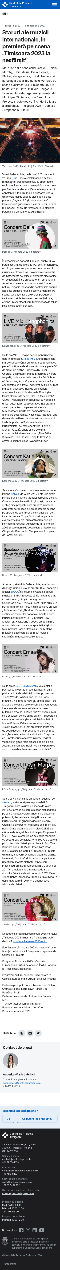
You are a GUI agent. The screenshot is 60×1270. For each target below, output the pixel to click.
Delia (14, 178)
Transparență (9, 1263)
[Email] (30, 1033)
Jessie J (6, 802)
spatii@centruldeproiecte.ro (17, 1182)
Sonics (15, 494)
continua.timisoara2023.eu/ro (30, 941)
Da (8, 1118)
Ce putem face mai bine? (37, 1118)
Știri (5, 13)
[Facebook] (21, 1033)
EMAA (14, 591)
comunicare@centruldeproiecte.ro (22, 1082)
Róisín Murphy (30, 685)
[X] (38, 1033)
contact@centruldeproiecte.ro (18, 1159)
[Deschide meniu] (54, 5)
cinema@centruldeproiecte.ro (18, 1193)
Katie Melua (30, 358)
